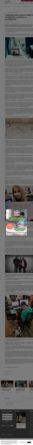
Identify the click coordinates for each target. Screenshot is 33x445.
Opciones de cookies (23, 442)
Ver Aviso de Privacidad (7, 443)
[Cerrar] (32, 440)
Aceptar (29, 442)
